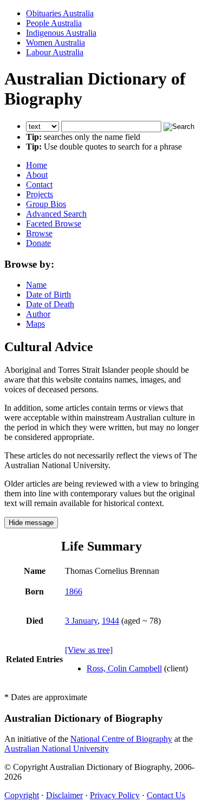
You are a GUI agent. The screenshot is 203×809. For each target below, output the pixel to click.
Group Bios (46, 204)
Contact (39, 184)
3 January (81, 620)
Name (36, 284)
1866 (73, 591)
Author (38, 314)
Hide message (31, 523)
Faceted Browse (53, 223)
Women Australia (55, 42)
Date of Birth (48, 294)
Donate (38, 243)
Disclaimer (64, 795)
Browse (39, 233)
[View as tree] (89, 650)
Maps (35, 323)
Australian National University (56, 748)
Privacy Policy (115, 795)
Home (36, 165)
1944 (110, 620)
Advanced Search (56, 213)
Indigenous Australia (61, 32)
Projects (39, 194)
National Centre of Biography (121, 738)
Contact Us (166, 795)
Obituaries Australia (60, 13)
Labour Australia (54, 52)
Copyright (21, 795)
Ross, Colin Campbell (124, 668)
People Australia (54, 23)
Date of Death (50, 304)
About (37, 174)
